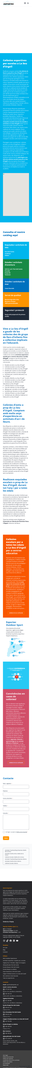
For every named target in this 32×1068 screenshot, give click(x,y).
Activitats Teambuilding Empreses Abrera (16, 859)
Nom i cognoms (7, 783)
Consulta (6, 813)
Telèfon (5, 805)
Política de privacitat (21, 832)
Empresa (5, 791)
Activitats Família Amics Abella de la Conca (14, 854)
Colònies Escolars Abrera (11, 863)
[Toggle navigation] (25, 3)
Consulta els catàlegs (16, 613)
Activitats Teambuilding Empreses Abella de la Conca (15, 850)
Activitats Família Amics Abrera (13, 861)
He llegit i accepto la (16, 832)
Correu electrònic (8, 798)
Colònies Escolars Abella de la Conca (14, 857)
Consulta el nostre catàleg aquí (14, 233)
